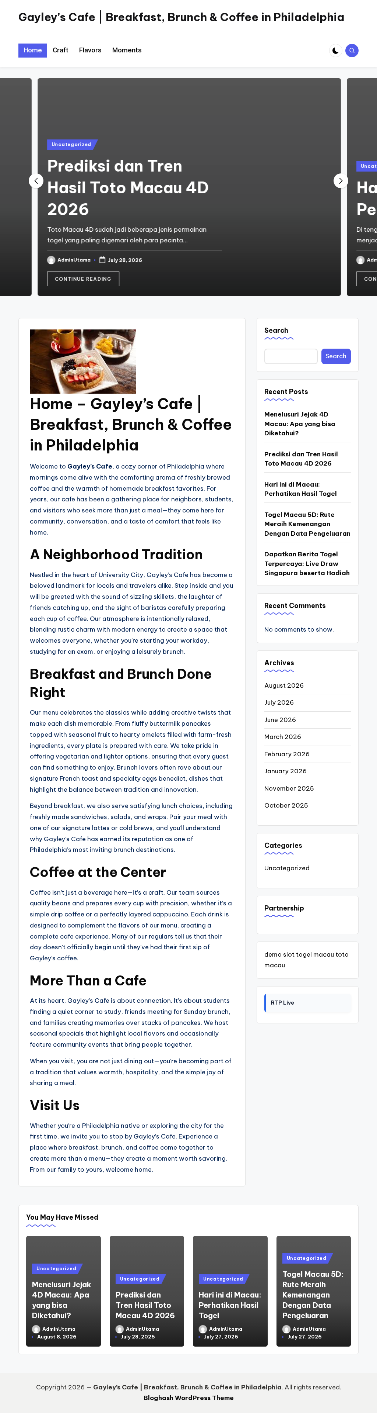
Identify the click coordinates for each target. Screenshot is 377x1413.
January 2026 (285, 771)
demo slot (279, 954)
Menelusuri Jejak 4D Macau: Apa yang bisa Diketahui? (299, 423)
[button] (82, 279)
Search (276, 330)
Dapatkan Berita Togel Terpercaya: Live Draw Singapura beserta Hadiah (307, 563)
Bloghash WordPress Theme (189, 1398)
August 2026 (284, 685)
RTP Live (282, 1002)
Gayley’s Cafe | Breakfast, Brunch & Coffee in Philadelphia (181, 17)
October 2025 (286, 805)
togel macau (315, 954)
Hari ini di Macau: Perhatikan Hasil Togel (300, 489)
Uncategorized (71, 144)
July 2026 (279, 702)
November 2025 (289, 788)
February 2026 (287, 754)
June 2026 (280, 720)
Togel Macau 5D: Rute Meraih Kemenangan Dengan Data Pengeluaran (307, 524)
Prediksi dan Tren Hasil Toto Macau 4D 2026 (127, 187)
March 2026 (282, 737)
